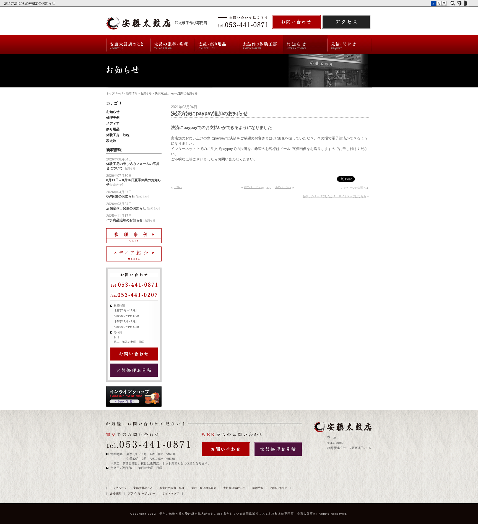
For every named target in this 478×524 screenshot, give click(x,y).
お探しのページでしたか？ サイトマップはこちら (334, 196)
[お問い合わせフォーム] (296, 22)
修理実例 (112, 118)
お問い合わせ (350, 44)
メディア (112, 123)
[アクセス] (346, 22)
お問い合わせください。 (237, 159)
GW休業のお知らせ (120, 196)
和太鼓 (111, 141)
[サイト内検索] (453, 3)
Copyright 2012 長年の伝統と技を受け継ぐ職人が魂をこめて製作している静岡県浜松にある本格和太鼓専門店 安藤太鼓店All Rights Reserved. (239, 513)
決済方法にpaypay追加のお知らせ (30, 3)
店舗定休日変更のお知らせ (126, 208)
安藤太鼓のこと (128, 44)
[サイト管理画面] (465, 3)
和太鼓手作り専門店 (191, 23)
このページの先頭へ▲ (355, 187)
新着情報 (305, 44)
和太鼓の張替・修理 (172, 44)
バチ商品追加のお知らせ (124, 220)
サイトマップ (170, 493)
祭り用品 (112, 129)
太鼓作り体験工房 (261, 44)
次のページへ (283, 187)
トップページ (114, 93)
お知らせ (146, 93)
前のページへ (252, 187)
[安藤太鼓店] (342, 427)
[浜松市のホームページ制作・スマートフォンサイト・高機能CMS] (459, 3)
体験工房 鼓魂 (117, 135)
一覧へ (178, 187)
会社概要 (115, 493)
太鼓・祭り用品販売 (217, 44)
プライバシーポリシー (141, 493)
